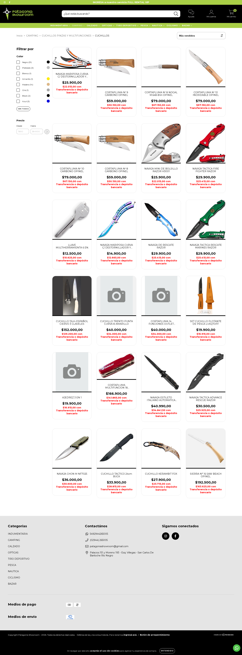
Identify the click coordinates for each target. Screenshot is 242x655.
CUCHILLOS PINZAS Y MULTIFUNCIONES (66, 35)
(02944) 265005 (99, 540)
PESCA (145, 25)
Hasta (33, 126)
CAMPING (77, 25)
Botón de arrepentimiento (155, 635)
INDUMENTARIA (59, 25)
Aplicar (46, 131)
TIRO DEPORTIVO (126, 25)
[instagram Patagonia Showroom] (4, 2)
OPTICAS (107, 25)
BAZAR (186, 25)
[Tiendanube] (224, 635)
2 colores (205, 312)
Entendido (167, 651)
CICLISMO (172, 25)
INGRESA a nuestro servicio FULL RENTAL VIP (121, 2)
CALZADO (92, 25)
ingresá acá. (130, 635)
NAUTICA (157, 25)
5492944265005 (99, 533)
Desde (19, 126)
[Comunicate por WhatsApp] (236, 648)
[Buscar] (176, 14)
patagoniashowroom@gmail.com (109, 546)
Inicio (19, 35)
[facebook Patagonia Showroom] (9, 2)
